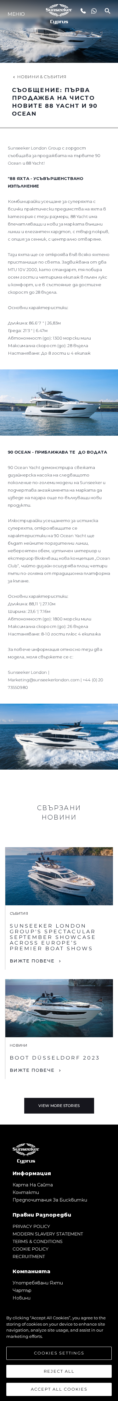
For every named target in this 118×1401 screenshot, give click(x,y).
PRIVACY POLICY (31, 1226)
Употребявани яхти (38, 1283)
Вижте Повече (32, 961)
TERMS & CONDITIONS (38, 1241)
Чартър (22, 1290)
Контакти (26, 1192)
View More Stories (59, 1105)
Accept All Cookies (59, 1389)
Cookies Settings (59, 1352)
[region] (59, 1350)
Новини (22, 1298)
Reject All (59, 1371)
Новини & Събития (41, 76)
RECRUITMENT (29, 1256)
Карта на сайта (33, 1185)
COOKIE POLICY (30, 1249)
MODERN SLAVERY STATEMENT (48, 1234)
